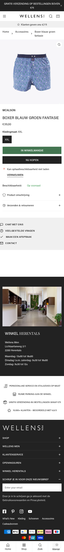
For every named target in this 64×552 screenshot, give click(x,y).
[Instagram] (21, 511)
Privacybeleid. (38, 500)
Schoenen (34, 518)
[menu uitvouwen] (4, 16)
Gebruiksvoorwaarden (14, 500)
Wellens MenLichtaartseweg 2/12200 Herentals (15, 346)
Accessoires (21, 31)
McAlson (8, 110)
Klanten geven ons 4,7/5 (34, 24)
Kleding (21, 518)
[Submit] (57, 487)
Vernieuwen (15, 175)
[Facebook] (4, 511)
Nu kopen (32, 160)
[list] (32, 72)
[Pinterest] (13, 511)
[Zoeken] (50, 16)
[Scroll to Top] (58, 534)
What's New (8, 518)
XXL (7, 139)
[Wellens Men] (32, 16)
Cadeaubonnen (10, 523)
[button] (58, 16)
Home (5, 31)
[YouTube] (30, 511)
